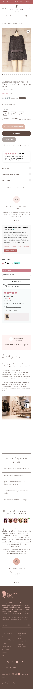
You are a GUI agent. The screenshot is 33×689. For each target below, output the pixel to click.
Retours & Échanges (8, 640)
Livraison (4, 643)
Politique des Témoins (22, 634)
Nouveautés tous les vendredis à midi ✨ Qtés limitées (16, 1)
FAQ (3, 656)
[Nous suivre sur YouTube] (17, 662)
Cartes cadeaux (6, 637)
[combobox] (15, 16)
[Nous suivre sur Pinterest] (12, 662)
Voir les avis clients (11, 251)
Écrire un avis (7, 270)
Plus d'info (18, 216)
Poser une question (9, 274)
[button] (5, 93)
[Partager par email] (24, 187)
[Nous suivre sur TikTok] (22, 662)
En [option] (6, 8)
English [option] (15, 667)
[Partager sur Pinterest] (21, 187)
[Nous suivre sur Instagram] (8, 662)
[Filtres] (4, 286)
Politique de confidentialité (22, 640)
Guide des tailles (7, 633)
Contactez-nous (6, 646)
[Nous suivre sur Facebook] (3, 662)
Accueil (4, 23)
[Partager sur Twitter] (18, 187)
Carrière (4, 653)
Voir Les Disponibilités (25, 119)
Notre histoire (6, 649)
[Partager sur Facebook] (14, 187)
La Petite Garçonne (7, 89)
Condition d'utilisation (22, 645)
